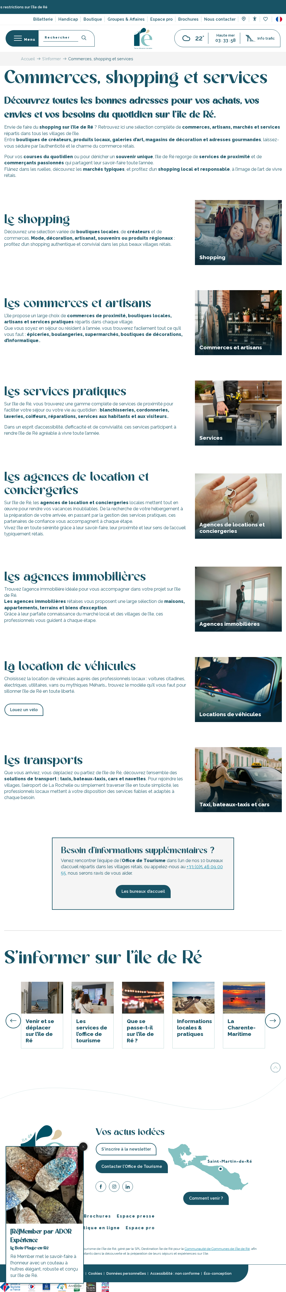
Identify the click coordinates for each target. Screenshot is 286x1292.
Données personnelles (126, 1273)
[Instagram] (114, 1187)
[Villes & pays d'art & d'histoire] (105, 1286)
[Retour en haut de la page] (275, 1068)
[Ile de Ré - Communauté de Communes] (91, 1286)
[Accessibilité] (254, 18)
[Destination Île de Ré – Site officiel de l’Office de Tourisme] (143, 38)
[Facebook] (101, 1187)
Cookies (95, 1273)
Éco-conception (218, 1273)
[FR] (279, 19)
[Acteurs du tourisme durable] (139, 1286)
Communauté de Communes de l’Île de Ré (217, 1249)
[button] (279, 19)
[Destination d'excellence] (31, 1286)
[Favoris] (266, 19)
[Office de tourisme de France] (11, 1286)
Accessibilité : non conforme (175, 1273)
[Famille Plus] (62, 1286)
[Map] (243, 19)
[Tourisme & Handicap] (46, 1286)
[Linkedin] (127, 1187)
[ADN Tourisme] (122, 1286)
